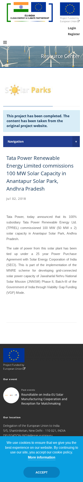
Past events (28, 389)
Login (72, 28)
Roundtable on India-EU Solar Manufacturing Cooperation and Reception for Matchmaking (44, 398)
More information (41, 457)
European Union (68, 21)
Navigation (42, 141)
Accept (42, 472)
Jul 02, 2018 (16, 199)
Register (74, 34)
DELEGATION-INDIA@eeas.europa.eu (28, 435)
